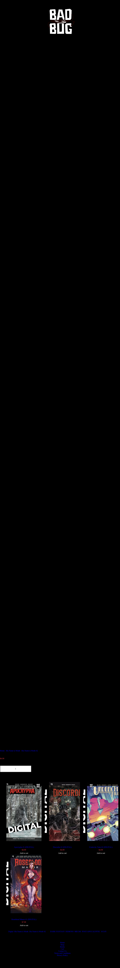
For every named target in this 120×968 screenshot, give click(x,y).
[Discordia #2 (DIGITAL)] (62, 811)
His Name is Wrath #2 (29, 751)
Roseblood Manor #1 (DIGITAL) (23, 919)
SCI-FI (103, 932)
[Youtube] (83, 46)
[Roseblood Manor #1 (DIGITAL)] (24, 884)
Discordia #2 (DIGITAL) (62, 847)
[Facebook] (3, 46)
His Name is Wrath (13, 751)
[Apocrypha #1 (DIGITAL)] (24, 811)
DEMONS (70, 932)
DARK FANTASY (57, 932)
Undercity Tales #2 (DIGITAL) (100, 847)
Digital (10, 932)
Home (2, 751)
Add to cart (24, 853)
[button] (60, 40)
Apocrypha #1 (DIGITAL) (24, 847)
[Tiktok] (43, 46)
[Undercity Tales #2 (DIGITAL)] (101, 811)
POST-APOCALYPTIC (91, 932)
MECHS (78, 932)
